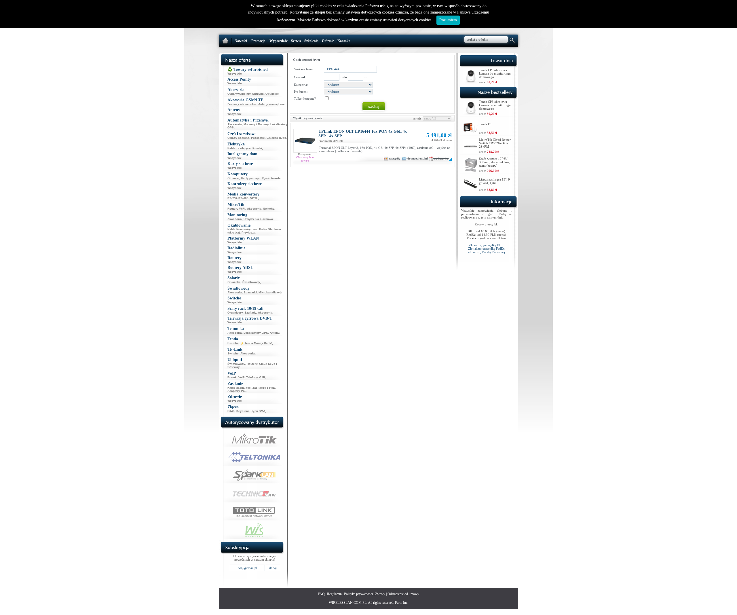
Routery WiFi (236, 208)
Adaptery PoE (237, 390)
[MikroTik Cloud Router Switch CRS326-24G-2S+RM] (470, 151)
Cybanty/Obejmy (238, 93)
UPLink (338, 141)
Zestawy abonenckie (242, 104)
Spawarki (250, 292)
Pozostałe (258, 137)
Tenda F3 (485, 124)
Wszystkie (234, 73)
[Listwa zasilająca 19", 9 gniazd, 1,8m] (470, 187)
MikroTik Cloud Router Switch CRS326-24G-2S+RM (495, 143)
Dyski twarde (271, 178)
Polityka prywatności (358, 594)
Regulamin (334, 594)
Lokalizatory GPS (256, 332)
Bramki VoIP (235, 377)
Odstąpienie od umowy (403, 594)
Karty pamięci (251, 178)
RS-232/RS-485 (237, 198)
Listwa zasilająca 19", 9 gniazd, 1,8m (494, 181)
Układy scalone (238, 137)
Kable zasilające (239, 148)
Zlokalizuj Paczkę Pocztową (486, 252)
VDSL (254, 198)
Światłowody (251, 282)
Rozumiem (448, 20)
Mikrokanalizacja (270, 292)
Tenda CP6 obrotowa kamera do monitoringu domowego (495, 73)
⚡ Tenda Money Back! (256, 343)
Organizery (235, 312)
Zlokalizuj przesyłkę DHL (486, 245)
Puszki (257, 148)
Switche (268, 208)
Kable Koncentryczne (242, 229)
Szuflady (250, 312)
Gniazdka (234, 282)
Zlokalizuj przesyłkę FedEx (486, 248)
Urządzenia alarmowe (259, 219)
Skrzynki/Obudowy (265, 93)
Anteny (274, 332)
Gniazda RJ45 (276, 137)
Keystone (243, 411)
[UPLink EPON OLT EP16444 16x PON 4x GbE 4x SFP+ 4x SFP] (305, 151)
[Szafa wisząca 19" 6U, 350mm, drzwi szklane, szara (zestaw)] (470, 170)
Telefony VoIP (255, 377)
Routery (252, 363)
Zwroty (380, 594)
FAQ (321, 594)
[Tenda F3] (470, 132)
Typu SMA (258, 411)
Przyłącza (248, 232)
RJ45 (231, 411)
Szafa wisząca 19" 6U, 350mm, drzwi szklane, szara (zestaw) (494, 162)
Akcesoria (234, 124)
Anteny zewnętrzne (271, 104)
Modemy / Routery (256, 124)
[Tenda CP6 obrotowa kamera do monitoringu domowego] (470, 81)
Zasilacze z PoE (263, 387)
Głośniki (233, 178)
